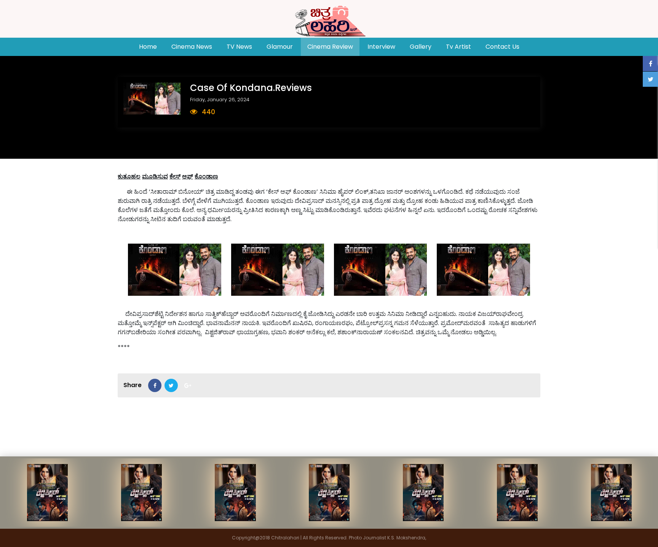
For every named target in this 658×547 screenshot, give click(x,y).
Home (151, 46)
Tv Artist (458, 46)
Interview (381, 46)
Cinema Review (330, 46)
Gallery (420, 46)
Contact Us (502, 46)
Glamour (280, 46)
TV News (239, 46)
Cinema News (191, 46)
